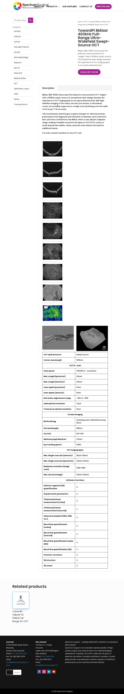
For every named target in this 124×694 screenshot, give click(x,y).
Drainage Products (21, 47)
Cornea (17, 41)
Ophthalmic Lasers (21, 88)
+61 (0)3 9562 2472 (19, 653)
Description (48, 88)
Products (51, 7)
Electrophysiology (21, 57)
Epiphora (17, 62)
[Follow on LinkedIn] (49, 672)
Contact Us (85, 7)
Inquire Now (89, 72)
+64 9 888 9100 (48, 656)
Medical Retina (20, 78)
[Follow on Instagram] (44, 672)
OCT (15, 83)
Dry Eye (17, 52)
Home (80, 22)
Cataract (17, 36)
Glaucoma (18, 73)
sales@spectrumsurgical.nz (47, 665)
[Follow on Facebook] (39, 672)
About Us (39, 7)
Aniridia (17, 31)
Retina (16, 99)
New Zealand (103, 6)
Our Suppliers (69, 7)
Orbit (16, 94)
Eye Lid (17, 68)
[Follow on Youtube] (54, 672)
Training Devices (20, 104)
